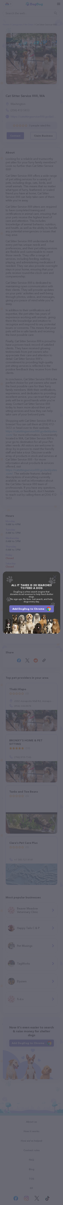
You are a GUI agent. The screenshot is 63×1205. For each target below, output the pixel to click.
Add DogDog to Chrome (28, 608)
